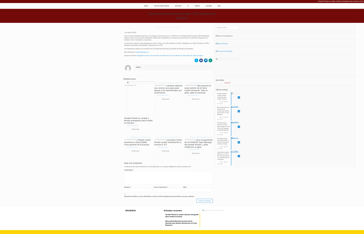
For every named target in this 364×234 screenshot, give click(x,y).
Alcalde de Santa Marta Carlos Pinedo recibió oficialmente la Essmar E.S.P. (168, 142)
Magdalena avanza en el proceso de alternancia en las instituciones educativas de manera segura (170, 55)
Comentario (129, 170)
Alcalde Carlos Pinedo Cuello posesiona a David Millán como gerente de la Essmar (137, 142)
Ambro (138, 67)
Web (184, 187)
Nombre (127, 187)
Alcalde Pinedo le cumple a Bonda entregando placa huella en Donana (332, 1)
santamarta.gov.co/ (142, 52)
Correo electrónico (161, 187)
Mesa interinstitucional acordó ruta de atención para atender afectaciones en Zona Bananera (181, 223)
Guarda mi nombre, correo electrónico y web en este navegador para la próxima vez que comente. (159, 196)
